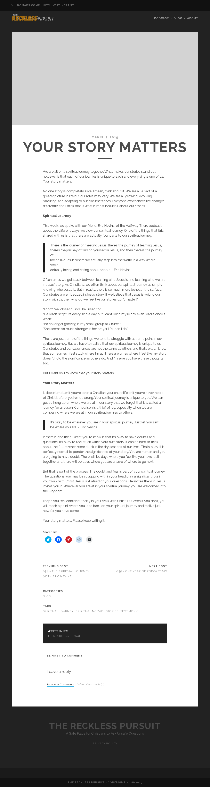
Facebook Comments (60, 684)
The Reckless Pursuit (105, 726)
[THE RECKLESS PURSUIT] (33, 19)
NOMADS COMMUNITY (33, 5)
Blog (178, 18)
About (192, 18)
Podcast (161, 18)
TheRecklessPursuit (65, 635)
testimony (129, 611)
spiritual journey (58, 611)
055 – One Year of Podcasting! (141, 571)
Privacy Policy (105, 743)
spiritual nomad (90, 611)
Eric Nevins (106, 226)
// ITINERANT (63, 5)
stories (112, 611)
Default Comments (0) (90, 684)
